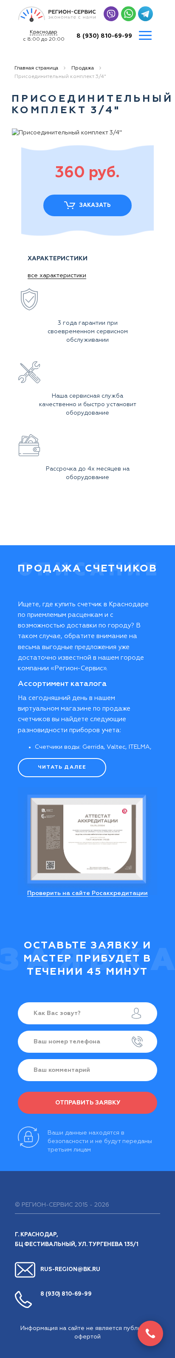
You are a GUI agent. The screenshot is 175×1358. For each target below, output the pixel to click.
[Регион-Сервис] (57, 14)
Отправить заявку (87, 1103)
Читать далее (62, 767)
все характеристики (57, 276)
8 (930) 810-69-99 (104, 36)
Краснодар (43, 32)
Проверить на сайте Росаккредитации (87, 893)
